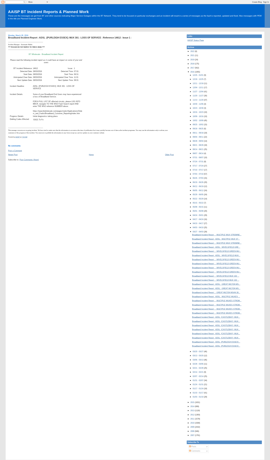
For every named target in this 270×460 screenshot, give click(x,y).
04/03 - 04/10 (198, 227)
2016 (192, 72)
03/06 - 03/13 (198, 360)
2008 (192, 431)
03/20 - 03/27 (198, 351)
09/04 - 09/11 (198, 137)
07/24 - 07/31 (198, 162)
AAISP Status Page (195, 40)
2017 (192, 68)
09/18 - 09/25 (198, 129)
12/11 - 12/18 (198, 83)
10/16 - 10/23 (198, 112)
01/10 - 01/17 (198, 393)
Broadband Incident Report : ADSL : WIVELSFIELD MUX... (216, 255)
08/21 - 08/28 (198, 145)
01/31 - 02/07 (198, 380)
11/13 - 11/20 (198, 100)
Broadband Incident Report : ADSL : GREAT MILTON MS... (216, 284)
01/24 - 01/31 (198, 384)
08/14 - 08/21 (198, 149)
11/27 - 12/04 (198, 92)
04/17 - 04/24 (198, 219)
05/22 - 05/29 (198, 199)
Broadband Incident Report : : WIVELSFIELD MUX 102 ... (215, 276)
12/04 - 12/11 (198, 87)
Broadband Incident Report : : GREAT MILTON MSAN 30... (216, 292)
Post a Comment (15, 151)
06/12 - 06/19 (198, 186)
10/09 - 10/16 (198, 116)
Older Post (169, 155)
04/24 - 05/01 (198, 215)
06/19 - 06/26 (198, 182)
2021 (192, 55)
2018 (192, 64)
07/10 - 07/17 (198, 170)
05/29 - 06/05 (198, 194)
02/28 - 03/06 (198, 364)
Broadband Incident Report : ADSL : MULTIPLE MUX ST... (216, 239)
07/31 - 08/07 (198, 157)
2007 (192, 435)
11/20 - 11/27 (198, 96)
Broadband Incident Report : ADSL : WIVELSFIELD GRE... (216, 247)
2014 (192, 406)
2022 (192, 51)
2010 (192, 423)
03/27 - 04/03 (198, 232)
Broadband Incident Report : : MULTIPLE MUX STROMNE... (216, 235)
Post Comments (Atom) (29, 160)
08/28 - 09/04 (198, 141)
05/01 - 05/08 (198, 211)
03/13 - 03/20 (198, 356)
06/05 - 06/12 (198, 190)
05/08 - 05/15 (198, 207)
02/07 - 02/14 (198, 376)
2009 (192, 427)
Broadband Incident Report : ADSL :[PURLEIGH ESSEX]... (216, 342)
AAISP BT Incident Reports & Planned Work (48, 12)
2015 (192, 402)
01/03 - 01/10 (198, 397)
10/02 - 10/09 (198, 120)
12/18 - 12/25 (198, 79)
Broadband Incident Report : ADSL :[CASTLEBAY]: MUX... (216, 317)
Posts (193, 446)
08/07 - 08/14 (198, 153)
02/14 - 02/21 (198, 372)
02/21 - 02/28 (198, 368)
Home (91, 155)
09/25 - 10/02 (198, 124)
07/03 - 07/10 (198, 174)
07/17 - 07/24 (198, 166)
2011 (192, 419)
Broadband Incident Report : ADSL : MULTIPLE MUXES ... (216, 297)
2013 (192, 410)
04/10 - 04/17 (198, 223)
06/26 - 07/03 (198, 178)
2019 (192, 60)
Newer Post (13, 155)
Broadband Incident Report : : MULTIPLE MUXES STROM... (216, 301)
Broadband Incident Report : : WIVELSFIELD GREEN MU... (216, 251)
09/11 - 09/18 (198, 133)
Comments (195, 451)
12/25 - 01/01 (198, 75)
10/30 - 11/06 (198, 104)
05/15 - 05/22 (198, 203)
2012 (192, 415)
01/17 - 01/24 (198, 388)
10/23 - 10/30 (198, 108)
